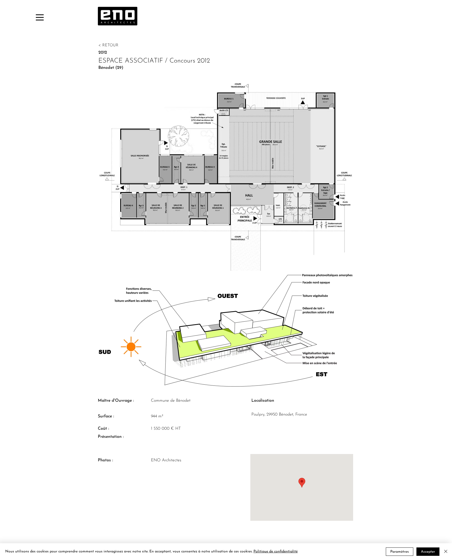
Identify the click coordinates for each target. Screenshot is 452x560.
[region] (39, 17)
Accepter (428, 552)
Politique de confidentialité (275, 551)
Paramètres (399, 552)
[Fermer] (446, 551)
